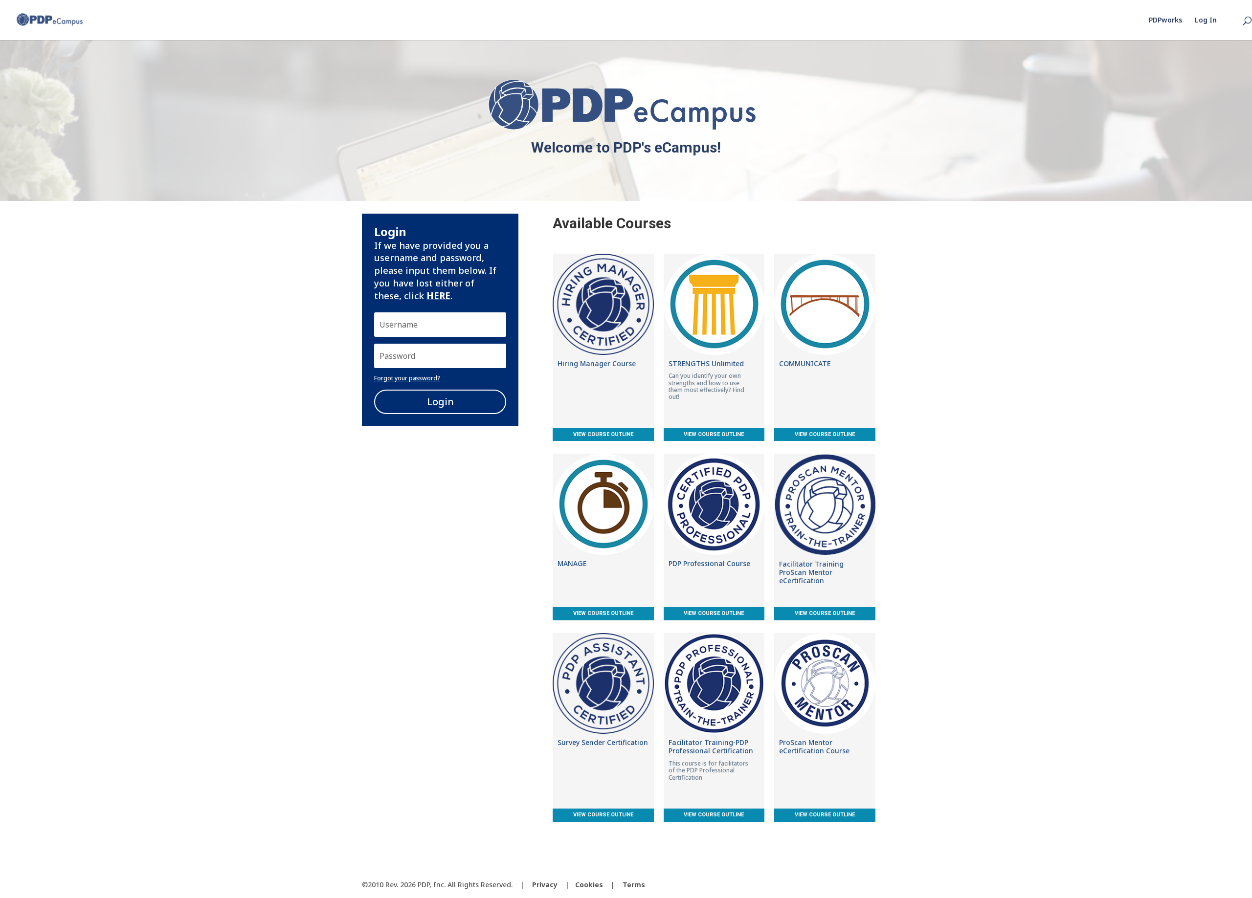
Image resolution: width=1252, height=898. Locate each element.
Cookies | (599, 884)
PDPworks (1165, 20)
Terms (634, 884)
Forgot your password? (407, 378)
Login (440, 401)
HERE (438, 295)
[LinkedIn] (882, 885)
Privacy (545, 884)
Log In (1206, 20)
